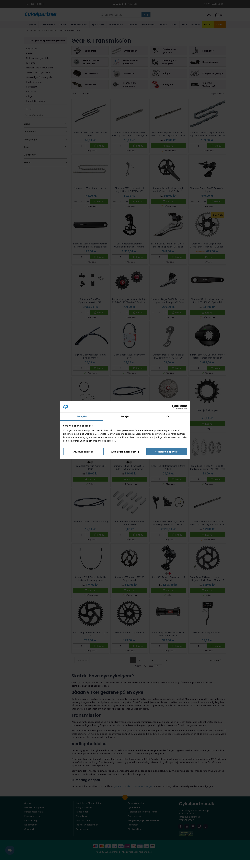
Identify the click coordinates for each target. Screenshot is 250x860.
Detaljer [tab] (125, 416)
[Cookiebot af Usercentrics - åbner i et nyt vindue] (174, 407)
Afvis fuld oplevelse (83, 452)
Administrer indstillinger (123, 452)
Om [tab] (168, 416)
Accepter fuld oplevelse (167, 452)
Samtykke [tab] (82, 416)
